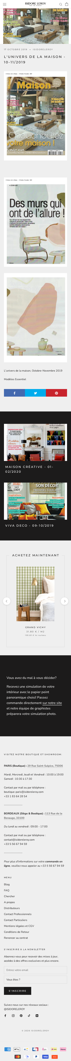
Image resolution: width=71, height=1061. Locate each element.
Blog (7, 884)
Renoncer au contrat (16, 938)
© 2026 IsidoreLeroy (35, 1030)
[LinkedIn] (37, 1015)
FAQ (6, 890)
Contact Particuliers (15, 920)
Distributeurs (12, 908)
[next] (64, 601)
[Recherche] (60, 4)
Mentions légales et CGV (19, 926)
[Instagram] (13, 1015)
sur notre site (52, 703)
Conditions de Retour (16, 932)
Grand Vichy (35, 627)
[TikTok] (29, 1015)
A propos (9, 902)
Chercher (9, 896)
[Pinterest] (21, 1015)
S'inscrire (17, 990)
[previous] (6, 601)
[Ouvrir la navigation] (4, 4)
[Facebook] (5, 1015)
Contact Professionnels (18, 914)
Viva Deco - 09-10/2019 (29, 525)
